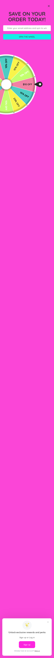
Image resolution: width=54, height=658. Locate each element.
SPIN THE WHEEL (27, 36)
